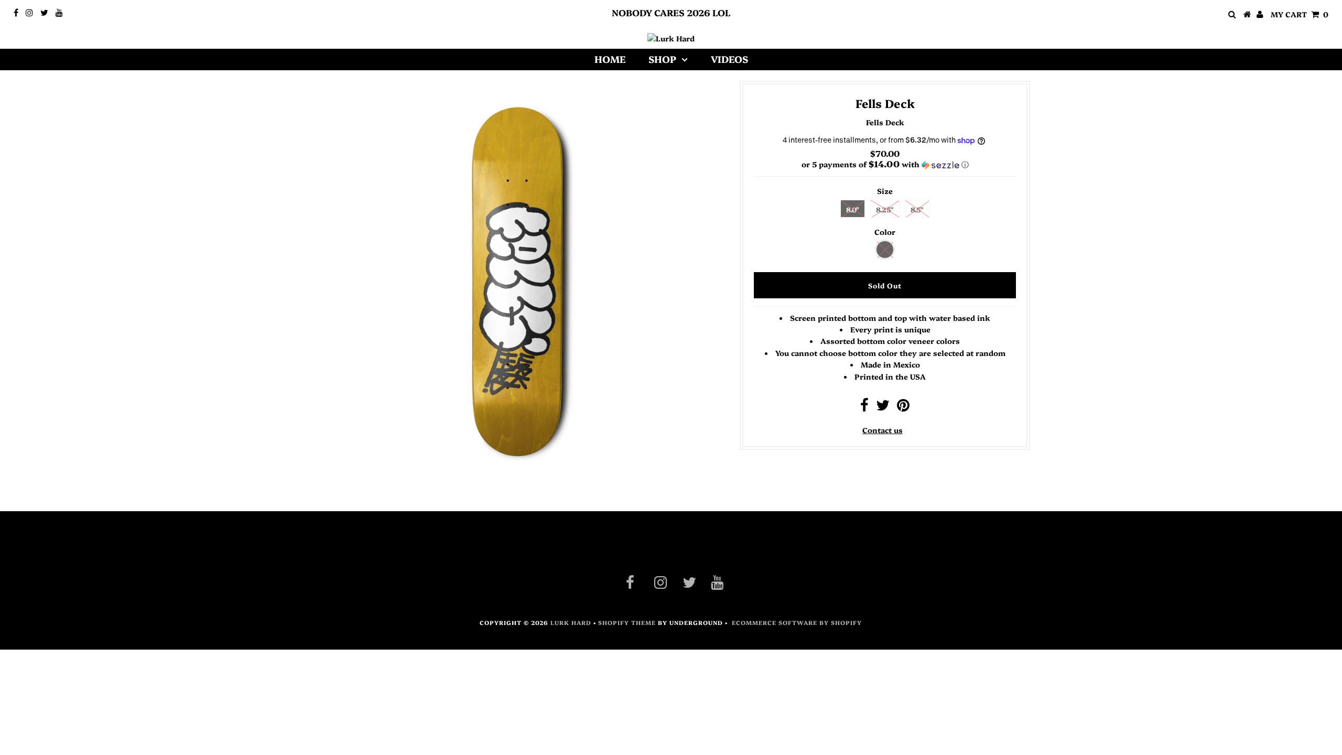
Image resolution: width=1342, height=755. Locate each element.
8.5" (917, 209)
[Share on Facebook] (864, 407)
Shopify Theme (627, 623)
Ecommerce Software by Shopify (797, 623)
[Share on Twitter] (883, 407)
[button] (885, 164)
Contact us (882, 430)
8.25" (885, 209)
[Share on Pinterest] (903, 407)
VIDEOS (729, 59)
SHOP (662, 59)
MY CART (1299, 14)
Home (609, 59)
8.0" (852, 209)
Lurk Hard (570, 623)
